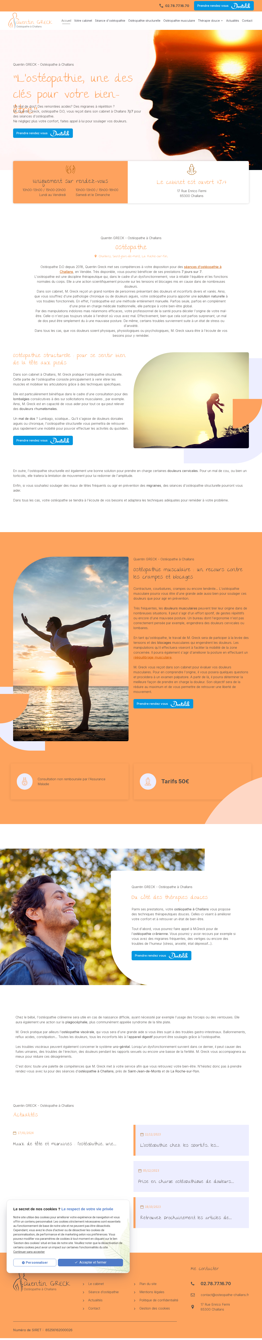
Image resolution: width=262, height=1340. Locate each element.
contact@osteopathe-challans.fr (225, 1295)
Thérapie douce (209, 20)
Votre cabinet (83, 20)
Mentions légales (151, 1292)
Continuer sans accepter (29, 1251)
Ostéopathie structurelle (144, 20)
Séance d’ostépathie (103, 1292)
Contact (247, 20)
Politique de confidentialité (158, 1300)
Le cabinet (95, 1284)
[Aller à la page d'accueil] (31, 21)
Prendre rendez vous (213, 6)
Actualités (232, 20)
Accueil (66, 20)
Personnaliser (37, 1263)
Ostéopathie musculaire (179, 20)
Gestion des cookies (154, 1308)
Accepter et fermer (92, 1262)
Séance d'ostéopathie (110, 20)
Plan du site (147, 1284)
